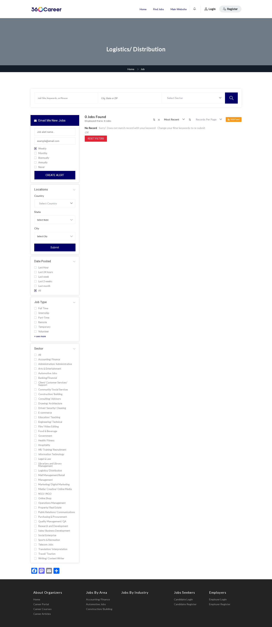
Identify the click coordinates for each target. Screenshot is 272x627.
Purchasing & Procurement (52, 517)
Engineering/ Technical (50, 422)
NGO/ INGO (45, 494)
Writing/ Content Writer (51, 558)
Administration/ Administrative (55, 364)
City (36, 228)
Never (41, 167)
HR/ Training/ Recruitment (52, 450)
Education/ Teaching (49, 417)
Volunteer (43, 331)
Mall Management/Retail (51, 475)
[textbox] (176, 98)
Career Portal (41, 604)
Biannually (43, 158)
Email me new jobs (52, 120)
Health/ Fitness (46, 440)
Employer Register (219, 604)
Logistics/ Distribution (50, 470)
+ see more (40, 336)
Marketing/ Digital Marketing (54, 484)
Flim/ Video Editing (48, 426)
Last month (44, 286)
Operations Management (52, 503)
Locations (41, 189)
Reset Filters (96, 138)
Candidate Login (183, 599)
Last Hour (43, 267)
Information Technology (51, 454)
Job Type (40, 302)
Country (39, 196)
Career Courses (42, 609)
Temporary (44, 327)
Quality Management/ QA (52, 521)
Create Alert (55, 175)
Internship (43, 313)
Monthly (42, 153)
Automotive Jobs (47, 373)
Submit (55, 247)
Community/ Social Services (53, 389)
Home (143, 9)
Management (45, 480)
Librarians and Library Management (50, 464)
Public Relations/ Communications (56, 512)
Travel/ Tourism (47, 554)
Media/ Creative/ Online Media (55, 489)
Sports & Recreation (49, 540)
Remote (42, 322)
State (37, 212)
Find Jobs (158, 9)
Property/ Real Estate (49, 507)
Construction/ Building (50, 394)
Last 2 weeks (45, 281)
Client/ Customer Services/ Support (52, 383)
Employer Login (218, 599)
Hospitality (44, 445)
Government (45, 436)
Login (212, 9)
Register (232, 9)
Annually (43, 162)
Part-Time (43, 317)
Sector (38, 348)
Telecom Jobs (45, 544)
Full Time (43, 308)
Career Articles (42, 613)
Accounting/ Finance (49, 359)
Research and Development (53, 526)
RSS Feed (235, 119)
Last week (43, 277)
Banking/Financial (47, 378)
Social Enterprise (47, 535)
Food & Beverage (47, 431)
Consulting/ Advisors (49, 399)
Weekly (42, 148)
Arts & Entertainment (49, 369)
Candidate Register (185, 604)
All (39, 290)
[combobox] (193, 98)
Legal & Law (44, 459)
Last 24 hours (45, 272)
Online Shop (44, 498)
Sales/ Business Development (54, 531)
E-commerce (45, 413)
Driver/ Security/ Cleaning (52, 408)
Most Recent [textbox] (171, 119)
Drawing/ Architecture (50, 403)
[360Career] (46, 9)
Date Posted (42, 261)
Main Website (179, 9)
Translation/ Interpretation (52, 549)
